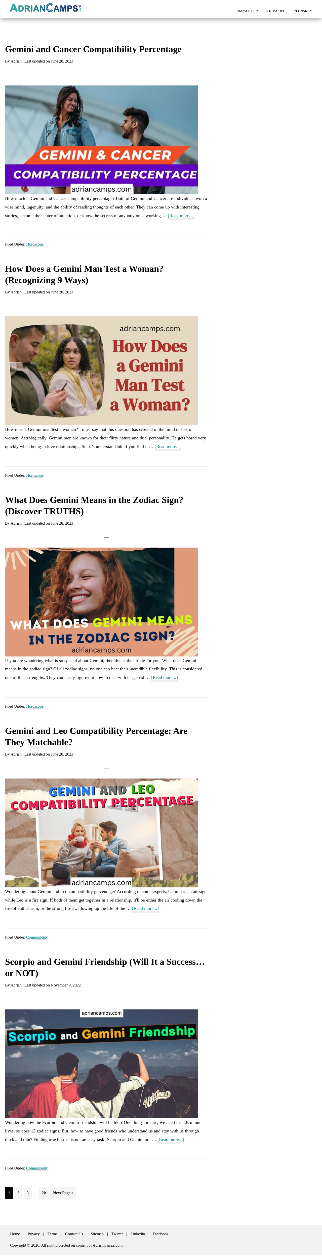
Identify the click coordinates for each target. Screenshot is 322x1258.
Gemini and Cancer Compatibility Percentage (93, 49)
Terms (52, 1234)
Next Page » (63, 1194)
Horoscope (35, 244)
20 (45, 1192)
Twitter (117, 1234)
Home (15, 1234)
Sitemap (97, 1234)
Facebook (160, 1234)
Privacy (34, 1234)
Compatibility (37, 937)
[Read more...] (181, 216)
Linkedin (138, 1234)
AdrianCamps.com (108, 1245)
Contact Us (74, 1234)
